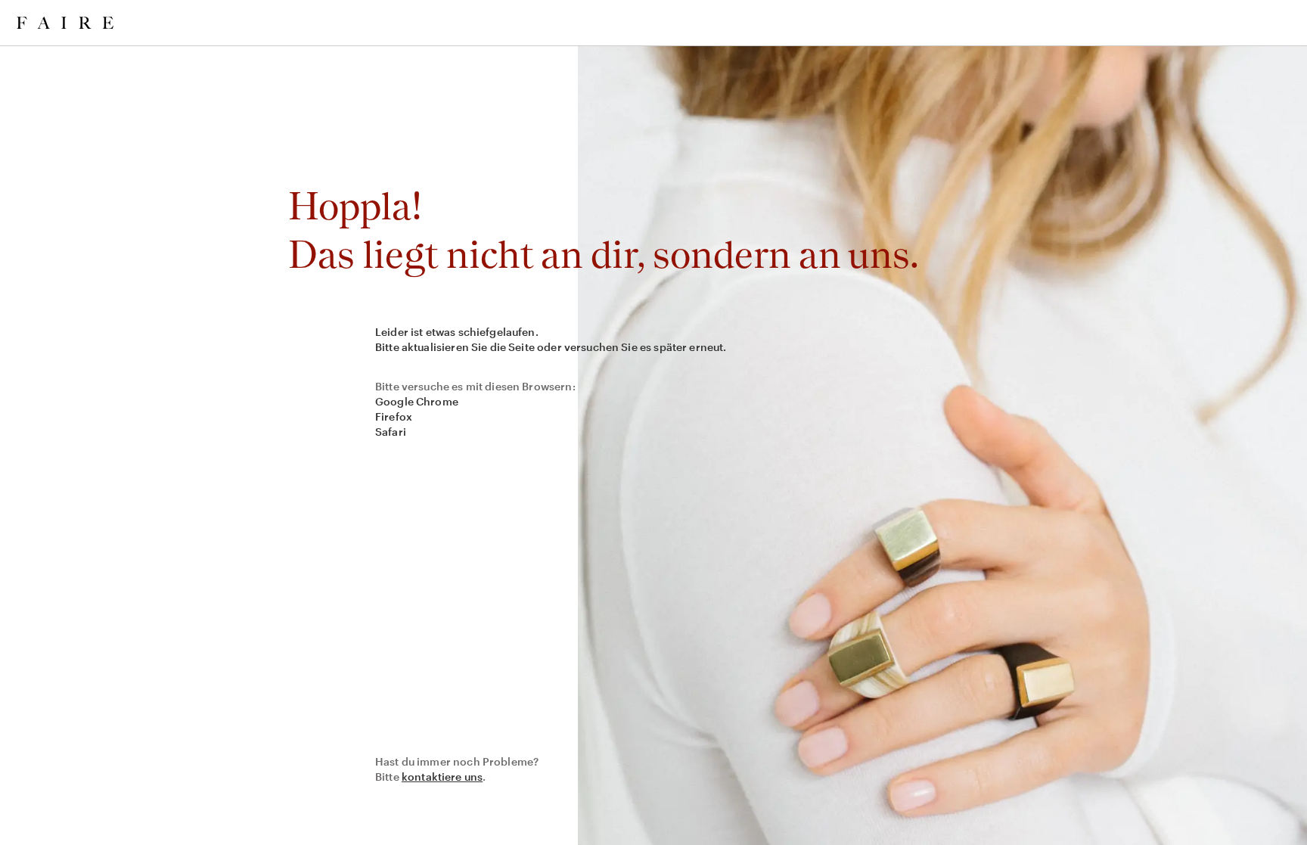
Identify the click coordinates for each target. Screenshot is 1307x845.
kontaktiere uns (442, 776)
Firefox (393, 416)
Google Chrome (416, 401)
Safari (390, 431)
